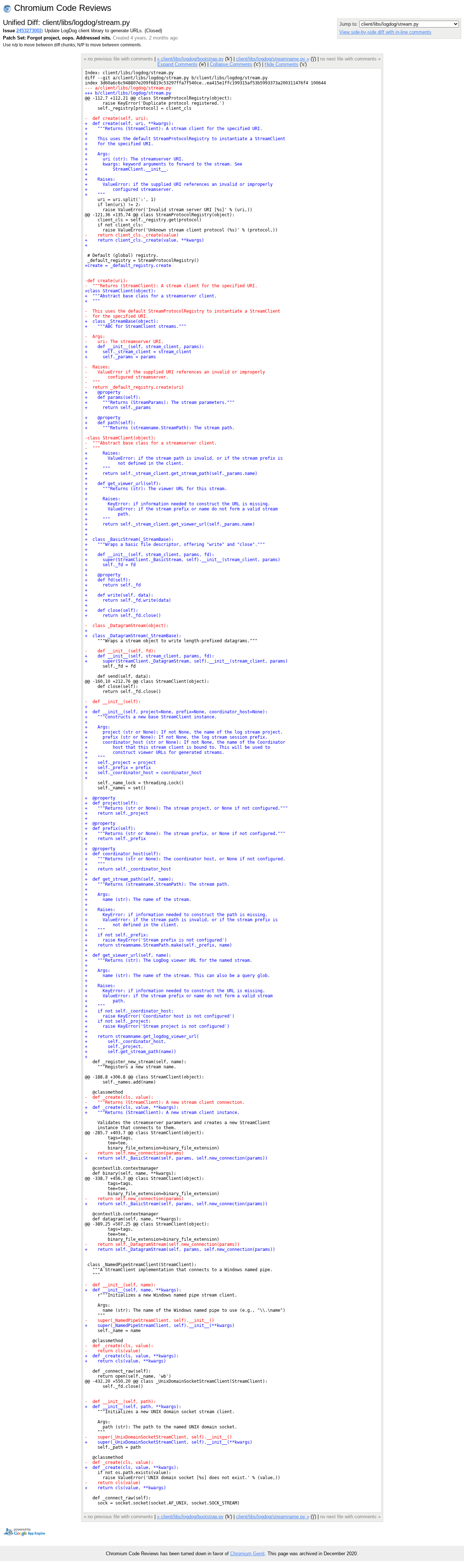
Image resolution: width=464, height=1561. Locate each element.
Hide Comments (281, 64)
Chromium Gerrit (247, 1553)
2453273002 (29, 30)
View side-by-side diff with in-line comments (385, 32)
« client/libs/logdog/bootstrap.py (190, 59)
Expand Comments (177, 64)
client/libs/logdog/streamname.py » (272, 59)
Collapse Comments (231, 64)
